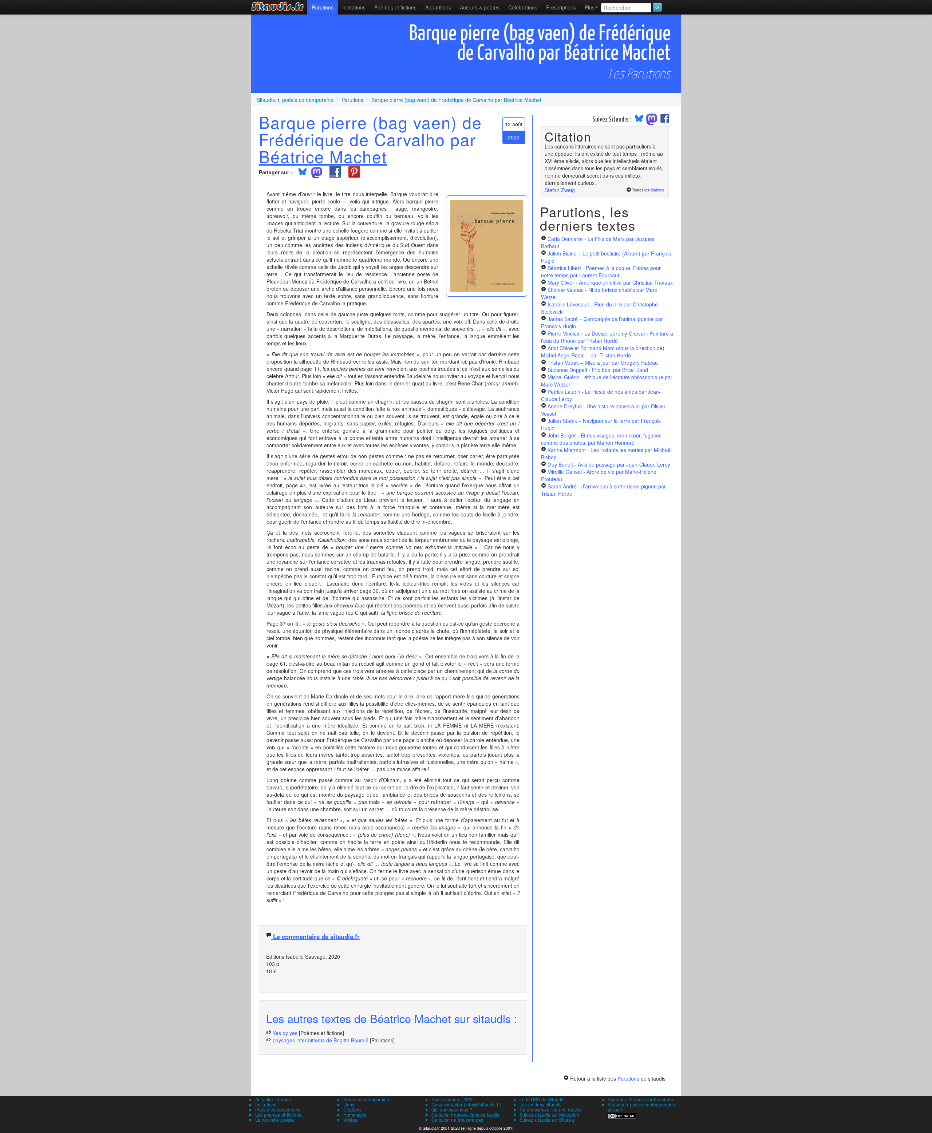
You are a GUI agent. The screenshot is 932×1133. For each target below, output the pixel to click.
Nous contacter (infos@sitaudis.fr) (466, 1104)
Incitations (265, 1104)
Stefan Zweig (560, 190)
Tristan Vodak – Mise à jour (603, 362)
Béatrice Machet (323, 156)
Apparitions (438, 7)
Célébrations (522, 7)
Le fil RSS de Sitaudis (542, 1099)
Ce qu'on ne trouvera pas (457, 1120)
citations (657, 190)
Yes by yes (285, 1033)
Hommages (354, 1115)
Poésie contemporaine (278, 1109)
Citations (352, 1109)
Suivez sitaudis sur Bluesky (547, 1120)
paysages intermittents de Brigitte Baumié (320, 1040)
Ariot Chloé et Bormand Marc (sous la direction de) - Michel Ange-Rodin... (604, 351)
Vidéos (350, 1120)
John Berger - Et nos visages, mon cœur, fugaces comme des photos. (601, 439)
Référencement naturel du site (551, 1109)
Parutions (322, 7)
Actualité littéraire (273, 1099)
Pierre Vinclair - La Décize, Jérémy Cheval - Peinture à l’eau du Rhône (607, 337)
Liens (348, 1104)
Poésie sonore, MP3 (452, 1099)
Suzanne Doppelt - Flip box (598, 369)
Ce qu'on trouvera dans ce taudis (465, 1115)
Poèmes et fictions (395, 7)
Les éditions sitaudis (540, 1104)
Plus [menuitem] (590, 7)
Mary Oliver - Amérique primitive (610, 282)
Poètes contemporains (366, 1099)
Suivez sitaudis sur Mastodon (549, 1115)
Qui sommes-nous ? (451, 1109)
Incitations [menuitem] (354, 7)
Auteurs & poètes (479, 7)
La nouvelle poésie (274, 1120)
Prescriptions (561, 7)
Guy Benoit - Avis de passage (609, 464)
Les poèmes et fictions (278, 1115)
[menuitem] (322, 7)
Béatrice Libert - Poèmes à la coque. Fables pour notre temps (601, 271)
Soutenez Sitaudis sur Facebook (641, 1099)
